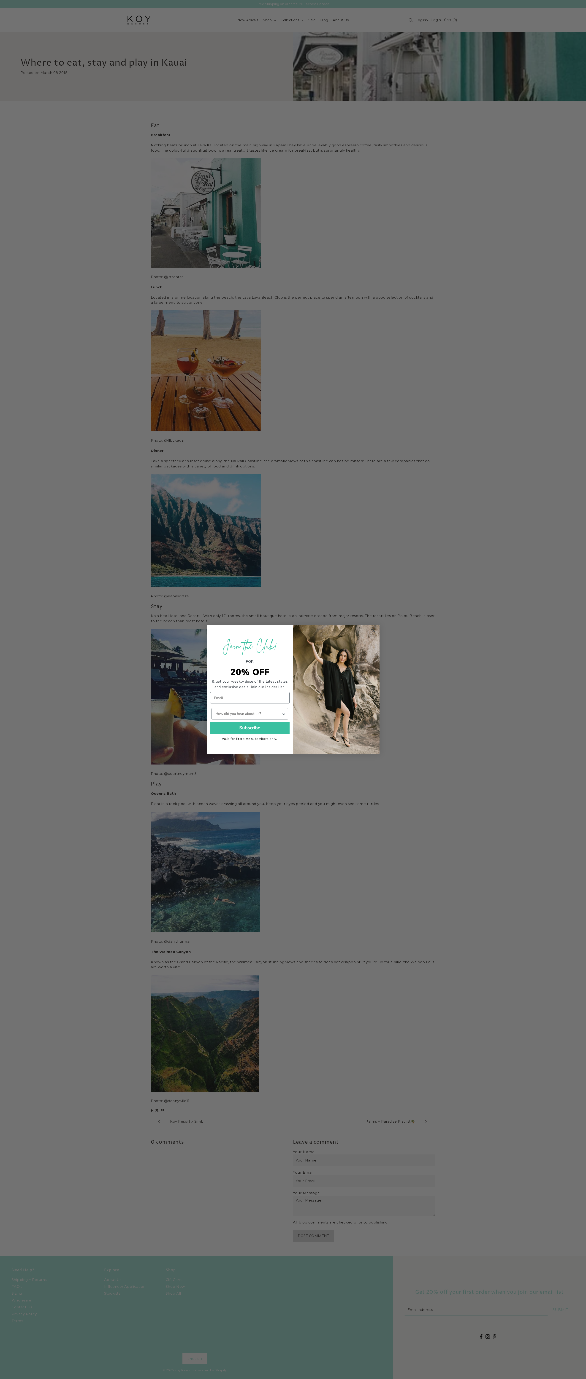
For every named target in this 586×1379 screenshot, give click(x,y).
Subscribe (249, 728)
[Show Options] (284, 713)
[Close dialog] (374, 631)
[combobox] (248, 713)
